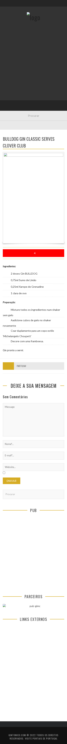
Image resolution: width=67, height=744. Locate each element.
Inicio (9, 45)
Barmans (11, 99)
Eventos (11, 53)
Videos (10, 114)
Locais (10, 83)
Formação (12, 107)
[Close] (5, 5)
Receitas (11, 60)
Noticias (11, 91)
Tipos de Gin (13, 76)
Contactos (13, 25)
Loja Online (13, 68)
